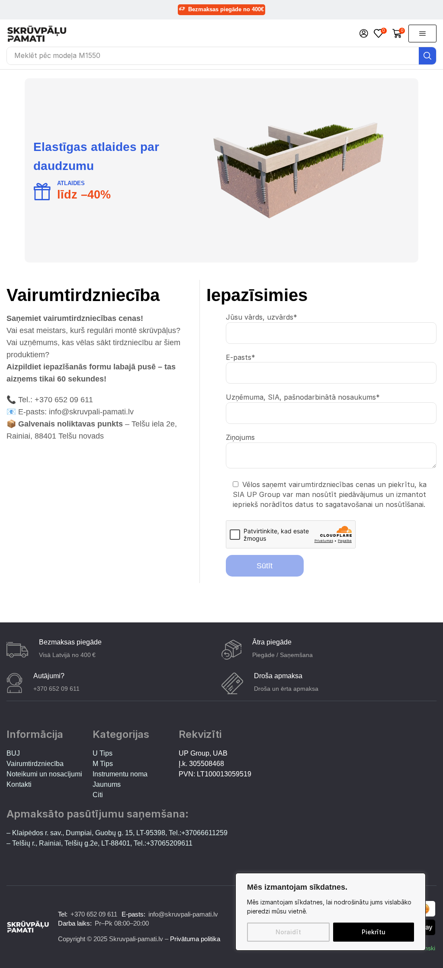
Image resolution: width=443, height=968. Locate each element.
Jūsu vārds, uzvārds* (261, 317)
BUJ (13, 753)
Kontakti (19, 784)
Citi (98, 794)
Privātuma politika (195, 938)
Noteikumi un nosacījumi (44, 774)
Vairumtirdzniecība (35, 763)
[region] (330, 912)
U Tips (102, 753)
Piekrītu (373, 932)
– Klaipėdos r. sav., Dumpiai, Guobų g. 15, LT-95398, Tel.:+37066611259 (117, 833)
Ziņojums (240, 437)
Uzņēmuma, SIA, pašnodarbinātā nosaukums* (303, 397)
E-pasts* (240, 357)
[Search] (427, 55)
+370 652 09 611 (94, 914)
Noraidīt (288, 932)
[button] (363, 33)
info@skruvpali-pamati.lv (183, 914)
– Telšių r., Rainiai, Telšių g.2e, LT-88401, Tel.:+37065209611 (99, 843)
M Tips (103, 763)
